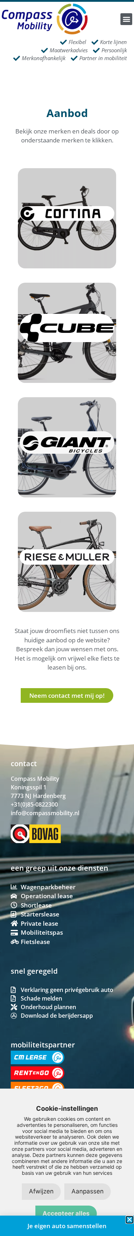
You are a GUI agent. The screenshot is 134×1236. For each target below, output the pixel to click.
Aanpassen (87, 1191)
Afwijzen (41, 1191)
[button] (126, 19)
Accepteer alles (66, 1213)
